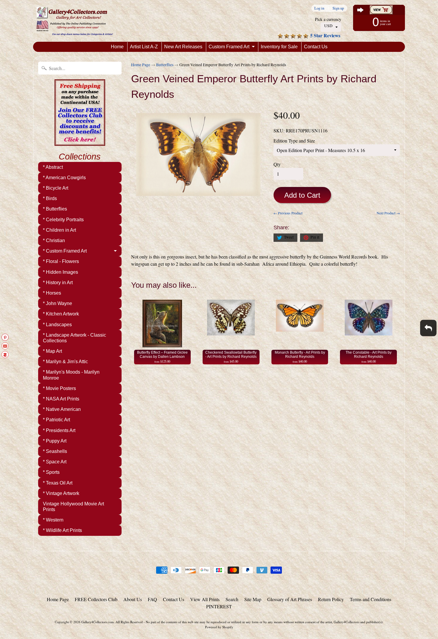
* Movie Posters (59, 388)
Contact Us (315, 46)
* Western (53, 519)
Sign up (338, 8)
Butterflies (164, 64)
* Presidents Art (59, 430)
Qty (277, 164)
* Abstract (53, 167)
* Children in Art (59, 230)
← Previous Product (288, 213)
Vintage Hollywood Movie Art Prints (73, 506)
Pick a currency (328, 19)
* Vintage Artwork (61, 493)
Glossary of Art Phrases (289, 599)
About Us (132, 599)
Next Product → (388, 213)
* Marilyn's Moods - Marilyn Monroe (71, 374)
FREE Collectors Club (96, 599)
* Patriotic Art (56, 419)
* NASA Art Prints (61, 398)
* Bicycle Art (55, 188)
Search (232, 599)
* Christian (54, 240)
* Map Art (52, 351)
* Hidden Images (60, 272)
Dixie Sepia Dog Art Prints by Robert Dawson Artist (74, 615)
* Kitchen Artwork (61, 313)
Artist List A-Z (144, 46)
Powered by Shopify (219, 627)
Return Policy (331, 599)
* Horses (52, 292)
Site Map (252, 599)
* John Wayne (57, 303)
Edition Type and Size (294, 140)
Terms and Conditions (370, 599)
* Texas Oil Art (57, 482)
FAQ (152, 599)
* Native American (62, 409)
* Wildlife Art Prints (62, 530)
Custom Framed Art (229, 46)
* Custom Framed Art (65, 250)
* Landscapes (57, 324)
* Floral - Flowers (61, 261)
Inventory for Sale (279, 46)
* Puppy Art (54, 440)
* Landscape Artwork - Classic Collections (74, 337)
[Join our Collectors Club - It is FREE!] (80, 143)
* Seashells (55, 451)
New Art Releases (183, 46)
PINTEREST (219, 606)
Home (117, 46)
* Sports (51, 472)
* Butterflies (55, 208)
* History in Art (58, 282)
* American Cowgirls (64, 177)
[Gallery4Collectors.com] (74, 21)
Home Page (140, 64)
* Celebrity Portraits (63, 219)
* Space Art (54, 461)
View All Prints (205, 599)
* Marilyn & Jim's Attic (65, 361)
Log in (319, 8)
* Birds (50, 198)
